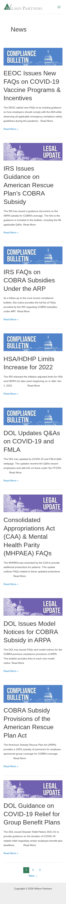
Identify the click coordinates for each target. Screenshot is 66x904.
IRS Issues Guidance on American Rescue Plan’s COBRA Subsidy (29, 185)
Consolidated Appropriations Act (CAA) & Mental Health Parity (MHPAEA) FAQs (29, 536)
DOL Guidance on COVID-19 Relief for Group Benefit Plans (32, 814)
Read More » (11, 128)
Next (33, 875)
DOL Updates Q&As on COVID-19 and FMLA (32, 441)
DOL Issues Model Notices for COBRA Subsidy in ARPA (31, 632)
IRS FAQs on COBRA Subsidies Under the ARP (29, 280)
